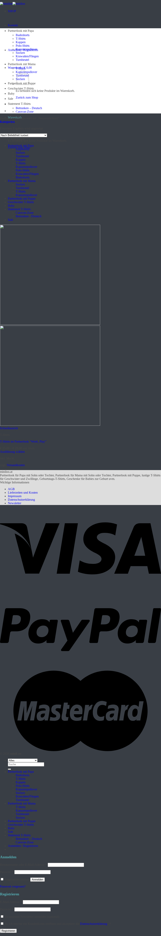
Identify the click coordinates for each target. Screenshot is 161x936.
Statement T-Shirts (19, 103)
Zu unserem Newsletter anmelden (31, 916)
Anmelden (37, 879)
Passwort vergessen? (13, 886)
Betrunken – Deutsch (29, 108)
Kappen (21, 42)
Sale (10, 98)
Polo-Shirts (22, 45)
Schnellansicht (9, 428)
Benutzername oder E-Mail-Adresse (23, 864)
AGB (11, 489)
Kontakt (13, 25)
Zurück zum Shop (27, 97)
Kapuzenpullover (26, 49)
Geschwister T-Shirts (21, 88)
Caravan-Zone (25, 111)
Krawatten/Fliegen (27, 56)
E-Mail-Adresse (11, 902)
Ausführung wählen (12, 451)
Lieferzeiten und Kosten (23, 492)
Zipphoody (22, 149)
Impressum (14, 496)
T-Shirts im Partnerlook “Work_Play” (23, 441)
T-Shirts (21, 38)
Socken (20, 52)
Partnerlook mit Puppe (22, 198)
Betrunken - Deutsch (28, 216)
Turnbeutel (22, 59)
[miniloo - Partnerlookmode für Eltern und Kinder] (12, 3)
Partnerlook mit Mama (22, 64)
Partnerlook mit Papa (21, 30)
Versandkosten (16, 465)
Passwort (7, 872)
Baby (11, 93)
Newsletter (14, 503)
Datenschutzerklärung (21, 499)
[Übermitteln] (9, 769)
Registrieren (8, 930)
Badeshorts (22, 35)
